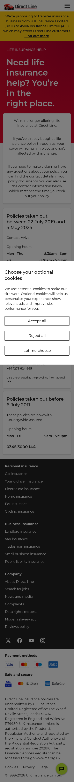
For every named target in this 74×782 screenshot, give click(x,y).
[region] (37, 313)
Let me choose (37, 350)
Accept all (37, 321)
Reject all (37, 335)
